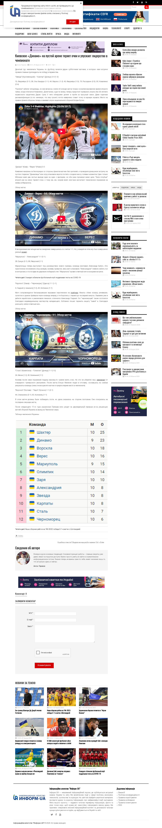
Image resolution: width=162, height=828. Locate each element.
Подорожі (19, 33)
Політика (54, 28)
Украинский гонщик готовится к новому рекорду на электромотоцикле (28, 742)
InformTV (76, 33)
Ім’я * (31, 613)
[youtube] (142, 2)
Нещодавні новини (121, 119)
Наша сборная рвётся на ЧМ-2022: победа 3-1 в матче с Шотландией (52, 529)
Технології (116, 28)
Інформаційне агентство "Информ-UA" (28, 823)
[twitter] (137, 2)
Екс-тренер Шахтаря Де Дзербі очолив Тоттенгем (28, 711)
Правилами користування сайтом (47, 8)
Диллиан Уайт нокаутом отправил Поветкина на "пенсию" (58, 772)
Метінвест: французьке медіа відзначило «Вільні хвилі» (134, 282)
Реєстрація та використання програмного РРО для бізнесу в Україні (134, 371)
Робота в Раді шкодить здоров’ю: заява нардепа (132, 158)
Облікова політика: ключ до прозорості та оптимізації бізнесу (133, 344)
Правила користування (127, 798)
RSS (120, 805)
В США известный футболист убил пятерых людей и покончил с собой (59, 742)
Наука (105, 28)
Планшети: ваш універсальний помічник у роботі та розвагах (135, 195)
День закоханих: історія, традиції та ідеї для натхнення (134, 332)
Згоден (72, 22)
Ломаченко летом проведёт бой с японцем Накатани (93, 742)
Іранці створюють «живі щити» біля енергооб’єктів (134, 147)
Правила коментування (127, 803)
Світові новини (40, 28)
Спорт (127, 28)
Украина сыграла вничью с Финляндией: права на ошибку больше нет (29, 772)
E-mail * (30, 620)
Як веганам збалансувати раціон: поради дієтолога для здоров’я (134, 358)
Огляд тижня (119, 312)
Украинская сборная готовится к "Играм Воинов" (92, 711)
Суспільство (80, 28)
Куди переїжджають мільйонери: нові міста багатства (131, 171)
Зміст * (30, 626)
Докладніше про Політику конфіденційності (27, 22)
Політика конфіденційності (129, 795)
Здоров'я (137, 28)
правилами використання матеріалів (35, 11)
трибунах (74, 293)
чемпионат (101, 380)
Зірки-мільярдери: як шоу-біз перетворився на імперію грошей (134, 101)
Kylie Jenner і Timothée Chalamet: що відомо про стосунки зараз (132, 63)
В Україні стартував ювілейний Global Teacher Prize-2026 (134, 136)
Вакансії (121, 792)
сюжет (24, 252)
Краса (58, 33)
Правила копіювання (126, 800)
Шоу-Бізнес (32, 33)
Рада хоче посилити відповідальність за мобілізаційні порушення (132, 246)
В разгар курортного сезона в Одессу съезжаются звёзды (135, 206)
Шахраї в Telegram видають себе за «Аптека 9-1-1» (133, 258)
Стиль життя (46, 33)
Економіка (67, 28)
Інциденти (95, 28)
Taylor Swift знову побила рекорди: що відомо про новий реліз (134, 88)
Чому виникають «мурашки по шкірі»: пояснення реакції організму (134, 270)
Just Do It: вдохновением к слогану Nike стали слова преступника (134, 218)
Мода (66, 33)
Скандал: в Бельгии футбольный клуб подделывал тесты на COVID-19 (53, 277)
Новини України (22, 28)
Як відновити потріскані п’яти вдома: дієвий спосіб (134, 125)
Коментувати (44, 665)
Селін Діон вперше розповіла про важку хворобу (134, 51)
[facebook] (133, 2)
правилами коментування (63, 11)
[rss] (146, 2)
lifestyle (115, 187)
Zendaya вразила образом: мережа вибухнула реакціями (133, 75)
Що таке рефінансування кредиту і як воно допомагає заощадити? (133, 320)
